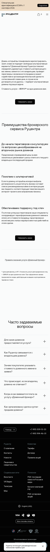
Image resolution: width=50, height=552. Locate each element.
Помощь (8, 430)
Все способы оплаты (25, 521)
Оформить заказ (25, 102)
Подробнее (43, 5)
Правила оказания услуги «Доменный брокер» (25, 260)
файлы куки (20, 547)
